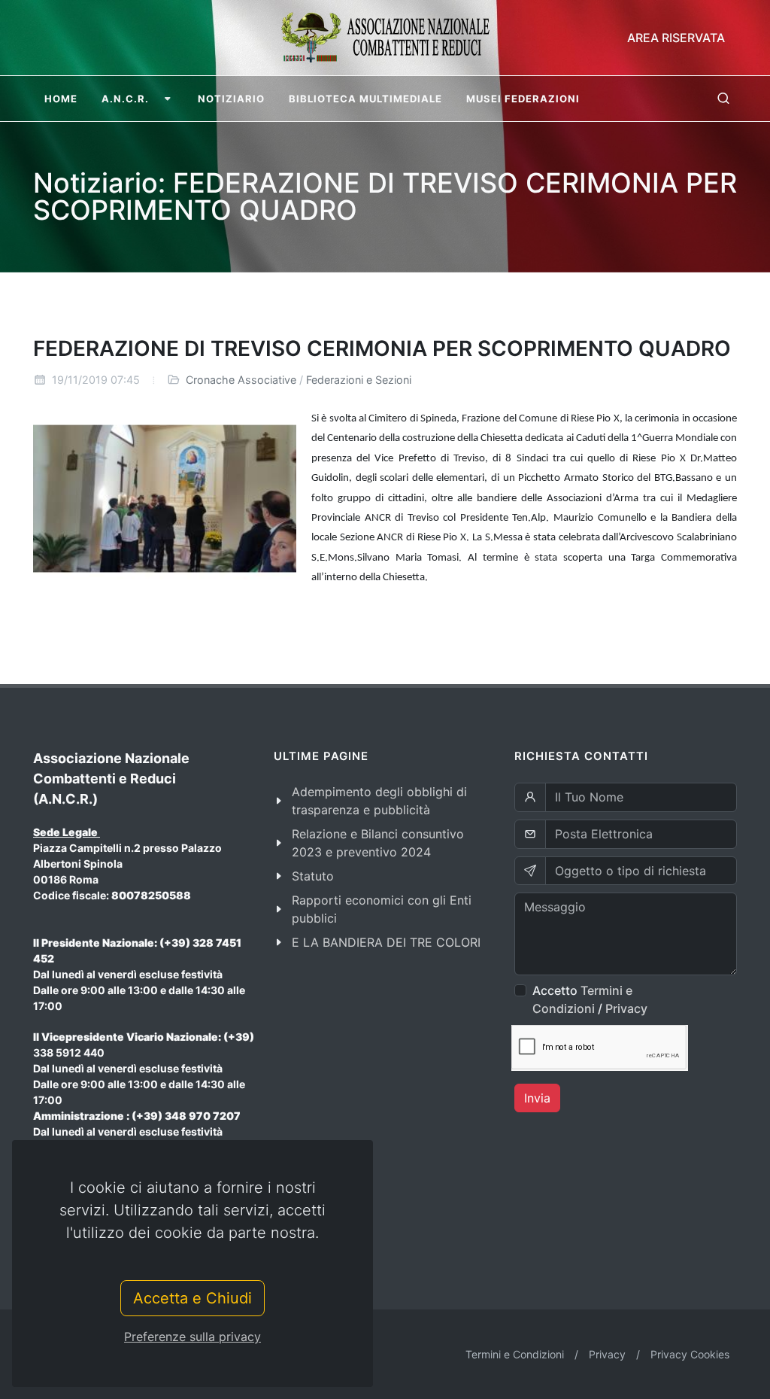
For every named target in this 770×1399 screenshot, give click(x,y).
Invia (537, 1098)
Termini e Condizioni (514, 1354)
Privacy (626, 1008)
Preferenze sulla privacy (192, 1336)
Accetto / (589, 999)
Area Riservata (676, 37)
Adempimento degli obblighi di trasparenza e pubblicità (379, 800)
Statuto (313, 875)
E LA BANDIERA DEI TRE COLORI (386, 942)
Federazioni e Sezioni (358, 379)
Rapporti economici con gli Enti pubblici (381, 909)
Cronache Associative (241, 379)
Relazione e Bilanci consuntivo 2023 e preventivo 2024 (378, 842)
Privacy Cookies (689, 1354)
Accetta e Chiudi (192, 1298)
